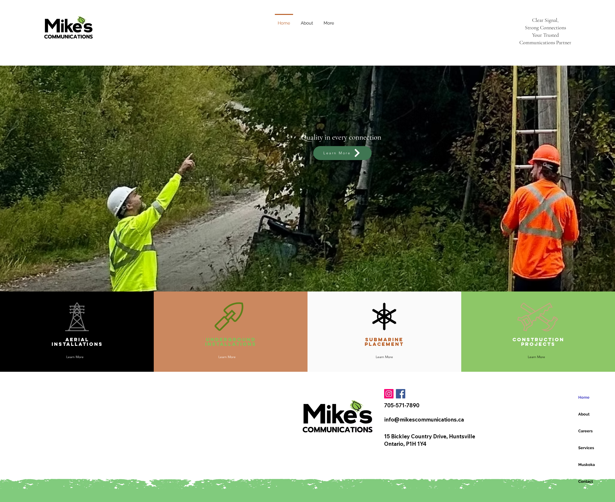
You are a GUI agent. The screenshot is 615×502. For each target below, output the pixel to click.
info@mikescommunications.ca (424, 419)
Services (586, 448)
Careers (585, 431)
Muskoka (586, 464)
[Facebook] (400, 393)
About (584, 414)
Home (584, 397)
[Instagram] (389, 393)
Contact (585, 481)
